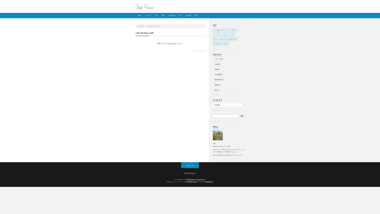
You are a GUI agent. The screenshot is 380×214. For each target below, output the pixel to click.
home (139, 15)
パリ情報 (218, 30)
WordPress (209, 181)
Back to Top (190, 165)
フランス (148, 15)
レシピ (230, 35)
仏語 (156, 15)
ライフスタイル (219, 35)
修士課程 (217, 43)
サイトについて (190, 173)
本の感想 (188, 15)
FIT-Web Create (191, 181)
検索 (242, 116)
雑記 (196, 15)
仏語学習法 (231, 39)
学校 (163, 15)
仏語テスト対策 (219, 39)
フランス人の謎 (230, 30)
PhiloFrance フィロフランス (196, 179)
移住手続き (172, 15)
